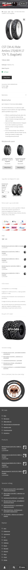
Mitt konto (6, 418)
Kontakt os (6, 433)
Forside (5, 11)
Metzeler (6, 548)
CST (7, 87)
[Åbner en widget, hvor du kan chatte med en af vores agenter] (22, 567)
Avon (5, 528)
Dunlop (5, 540)
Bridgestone (7, 531)
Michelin (6, 551)
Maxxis (5, 546)
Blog (5, 416)
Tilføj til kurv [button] (7, 167)
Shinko (5, 560)
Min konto (4, 567)
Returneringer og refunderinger (12, 424)
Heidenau (6, 543)
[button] (24, 19)
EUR (6, 239)
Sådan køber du (7, 421)
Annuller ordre (7, 427)
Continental (7, 534)
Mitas (5, 554)
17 (4, 87)
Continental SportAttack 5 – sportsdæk (12, 360)
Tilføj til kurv (6, 77)
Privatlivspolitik (8, 430)
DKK (3, 239)
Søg (14, 567)
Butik (9, 11)
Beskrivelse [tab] (5, 95)
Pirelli (5, 557)
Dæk (12, 11)
